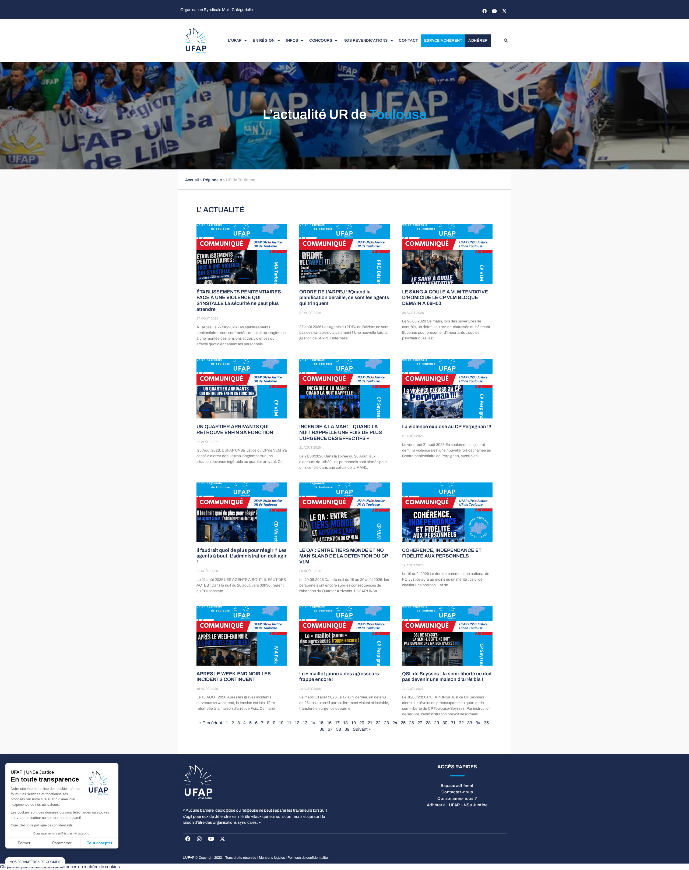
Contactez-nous (457, 792)
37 (330, 729)
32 (461, 722)
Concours (320, 40)
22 (378, 722)
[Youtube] (494, 11)
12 (297, 722)
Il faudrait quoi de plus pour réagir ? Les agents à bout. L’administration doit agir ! (241, 556)
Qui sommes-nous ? (457, 798)
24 (394, 722)
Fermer (24, 843)
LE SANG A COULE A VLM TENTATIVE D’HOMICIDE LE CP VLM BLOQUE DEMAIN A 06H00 (445, 297)
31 (453, 722)
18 (345, 722)
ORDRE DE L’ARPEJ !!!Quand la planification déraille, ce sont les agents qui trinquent (344, 297)
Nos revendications (365, 40)
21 (370, 722)
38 (338, 729)
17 (337, 722)
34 (478, 722)
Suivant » (362, 729)
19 (353, 722)
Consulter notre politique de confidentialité (42, 825)
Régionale (212, 180)
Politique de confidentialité (307, 858)
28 (428, 722)
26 (411, 722)
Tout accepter (99, 843)
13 (305, 722)
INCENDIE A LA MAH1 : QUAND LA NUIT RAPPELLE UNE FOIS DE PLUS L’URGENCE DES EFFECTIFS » (340, 432)
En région (264, 40)
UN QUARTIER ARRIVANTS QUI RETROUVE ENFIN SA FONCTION (234, 429)
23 (386, 722)
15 (321, 722)
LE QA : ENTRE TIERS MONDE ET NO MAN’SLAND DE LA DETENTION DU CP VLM (343, 556)
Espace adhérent (443, 40)
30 (444, 722)
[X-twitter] (504, 11)
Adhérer (478, 40)
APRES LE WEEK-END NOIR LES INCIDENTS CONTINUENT (233, 676)
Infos (292, 40)
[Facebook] (484, 11)
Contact (408, 40)
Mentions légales (272, 858)
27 (419, 722)
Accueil (192, 180)
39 (346, 729)
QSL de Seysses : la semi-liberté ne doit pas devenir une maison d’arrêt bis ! (447, 676)
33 (469, 722)
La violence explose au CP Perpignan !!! (446, 426)
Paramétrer (62, 843)
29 (436, 722)
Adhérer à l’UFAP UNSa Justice (457, 805)
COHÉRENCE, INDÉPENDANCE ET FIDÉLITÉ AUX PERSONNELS (441, 553)
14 (313, 722)
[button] (505, 40)
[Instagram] (199, 838)
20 (361, 722)
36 (321, 729)
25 (403, 722)
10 (281, 722)
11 (289, 722)
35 (486, 722)
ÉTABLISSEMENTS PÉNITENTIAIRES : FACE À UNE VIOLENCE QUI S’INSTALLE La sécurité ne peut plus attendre (240, 300)
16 (329, 722)
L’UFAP (235, 40)
